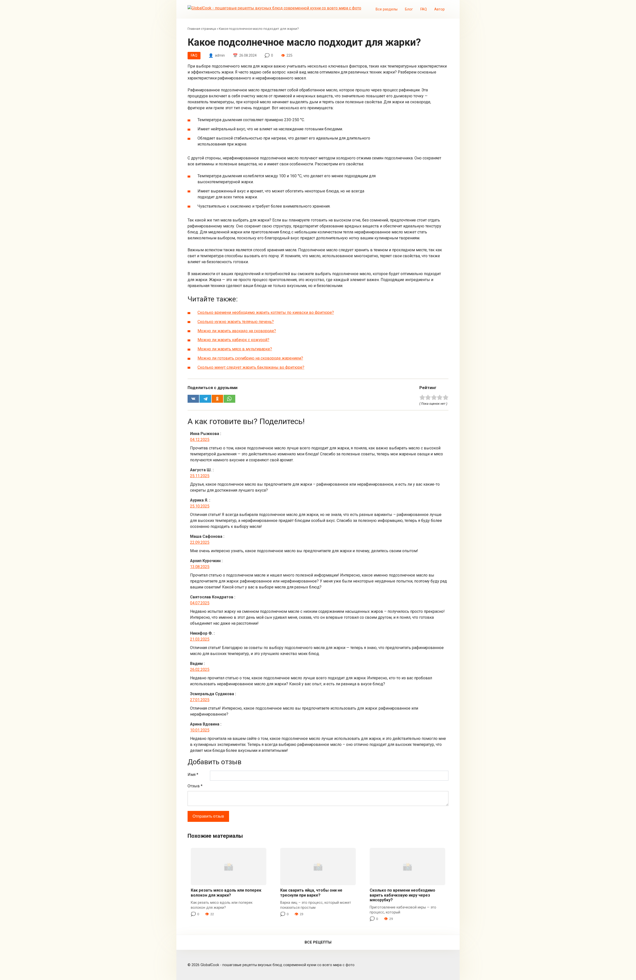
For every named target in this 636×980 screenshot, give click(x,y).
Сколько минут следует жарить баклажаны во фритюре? (251, 367)
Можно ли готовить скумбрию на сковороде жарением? (250, 358)
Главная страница (202, 29)
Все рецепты (318, 942)
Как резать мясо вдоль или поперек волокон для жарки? (226, 892)
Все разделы (387, 9)
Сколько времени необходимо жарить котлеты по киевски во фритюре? (266, 312)
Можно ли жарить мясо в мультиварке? (235, 349)
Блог (409, 9)
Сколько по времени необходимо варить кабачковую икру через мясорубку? (402, 895)
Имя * (193, 774)
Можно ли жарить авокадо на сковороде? (237, 330)
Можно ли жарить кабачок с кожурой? (233, 339)
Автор (439, 9)
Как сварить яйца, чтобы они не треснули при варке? (311, 892)
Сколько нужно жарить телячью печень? (236, 321)
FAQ (423, 9)
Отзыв (195, 786)
